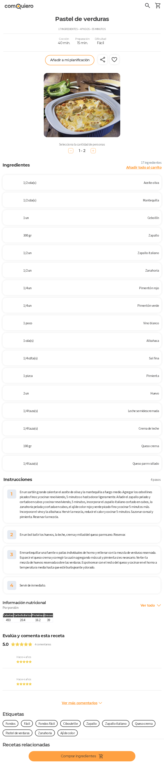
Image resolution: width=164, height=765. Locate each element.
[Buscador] (147, 6)
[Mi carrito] (157, 6)
